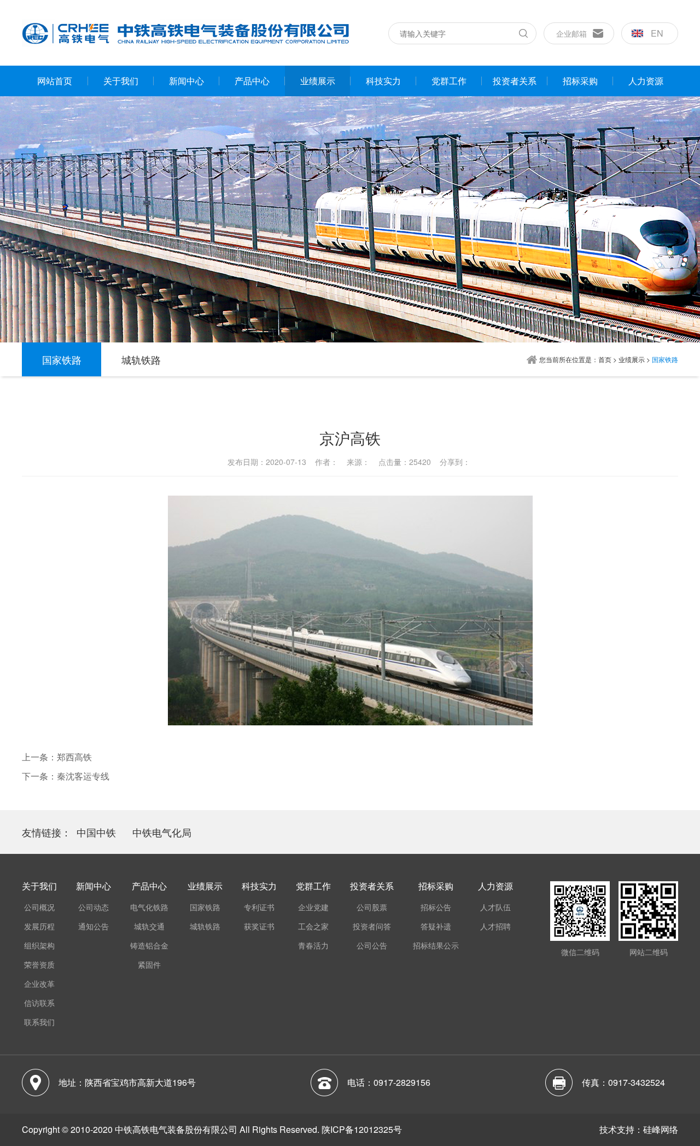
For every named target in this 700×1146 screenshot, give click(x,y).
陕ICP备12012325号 (362, 1129)
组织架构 (39, 945)
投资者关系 (514, 80)
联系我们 (39, 1021)
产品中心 (252, 80)
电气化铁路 (149, 906)
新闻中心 (186, 80)
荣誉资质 (39, 964)
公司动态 (93, 906)
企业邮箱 (571, 33)
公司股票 (372, 906)
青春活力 (313, 945)
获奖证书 (259, 926)
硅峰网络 (660, 1129)
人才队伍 (495, 906)
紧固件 (149, 964)
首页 (604, 359)
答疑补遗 (436, 926)
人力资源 (645, 80)
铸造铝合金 (149, 945)
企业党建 (313, 906)
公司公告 (372, 945)
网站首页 (54, 80)
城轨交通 (149, 926)
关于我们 (120, 80)
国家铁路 (61, 359)
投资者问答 (372, 926)
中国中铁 (96, 832)
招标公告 (436, 906)
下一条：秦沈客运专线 (65, 776)
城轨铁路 (141, 359)
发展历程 (39, 926)
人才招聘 (495, 926)
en (657, 33)
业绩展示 (317, 80)
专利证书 (259, 906)
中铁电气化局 (161, 832)
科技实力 (383, 80)
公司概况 (39, 906)
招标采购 (580, 80)
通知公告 (93, 926)
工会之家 (313, 926)
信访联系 (39, 1002)
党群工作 (448, 80)
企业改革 (39, 983)
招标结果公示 (436, 945)
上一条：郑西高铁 (57, 757)
